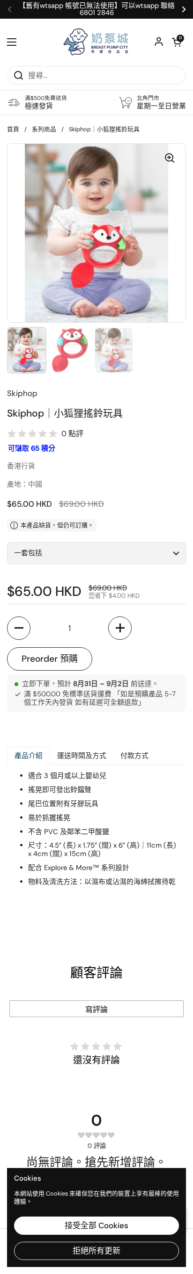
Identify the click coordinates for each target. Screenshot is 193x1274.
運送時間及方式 (81, 755)
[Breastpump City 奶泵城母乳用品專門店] (96, 42)
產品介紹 (29, 755)
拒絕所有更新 (96, 1251)
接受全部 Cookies (96, 1225)
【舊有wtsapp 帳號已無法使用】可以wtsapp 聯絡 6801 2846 (97, 9)
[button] (176, 42)
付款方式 (134, 755)
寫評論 (96, 1009)
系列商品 (44, 129)
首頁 (13, 129)
